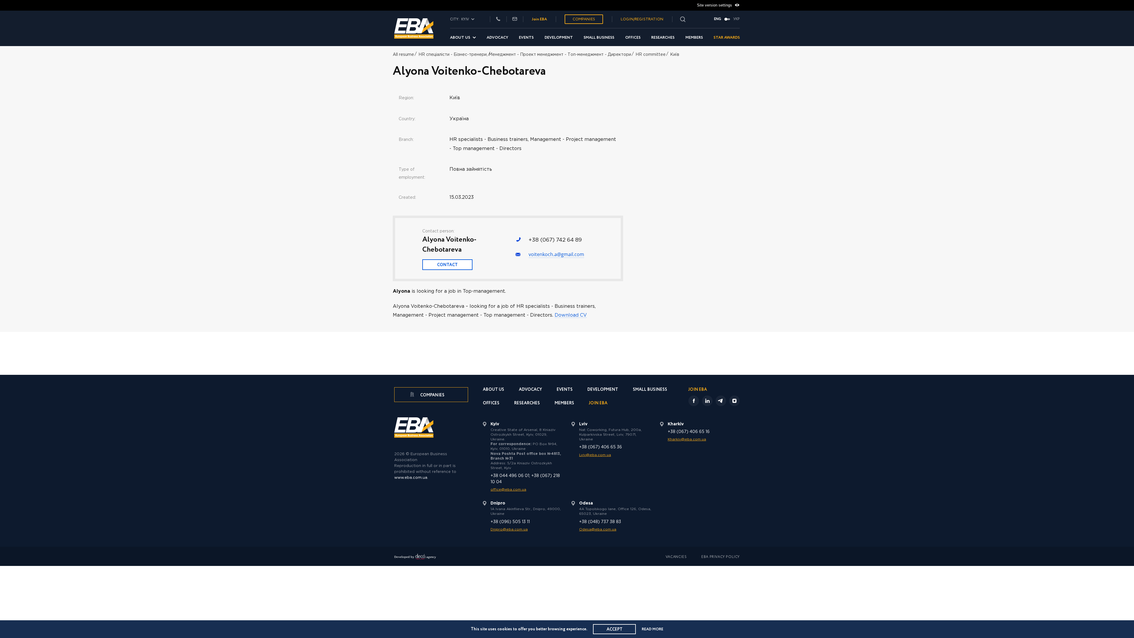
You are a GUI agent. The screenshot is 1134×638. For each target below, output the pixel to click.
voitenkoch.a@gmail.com (556, 254)
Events (526, 37)
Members (694, 37)
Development (559, 37)
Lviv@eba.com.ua (595, 455)
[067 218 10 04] (498, 19)
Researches (662, 37)
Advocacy (497, 37)
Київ (674, 54)
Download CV (571, 315)
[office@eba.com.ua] (514, 19)
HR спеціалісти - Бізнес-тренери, (453, 54)
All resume (403, 54)
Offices (633, 37)
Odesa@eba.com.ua (597, 529)
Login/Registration (642, 19)
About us (460, 37)
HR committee (651, 54)
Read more (652, 629)
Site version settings (715, 5)
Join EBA (539, 19)
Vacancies (676, 557)
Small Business (599, 37)
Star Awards (726, 37)
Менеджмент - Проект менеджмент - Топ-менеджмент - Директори (560, 54)
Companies (584, 19)
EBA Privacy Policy (720, 557)
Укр (736, 19)
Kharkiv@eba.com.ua (687, 439)
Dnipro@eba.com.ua (509, 529)
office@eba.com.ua (508, 489)
